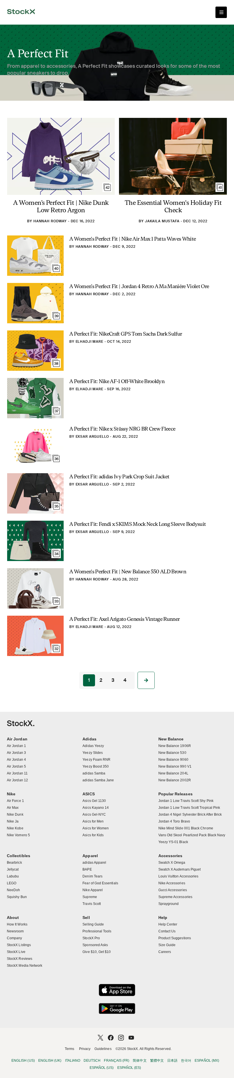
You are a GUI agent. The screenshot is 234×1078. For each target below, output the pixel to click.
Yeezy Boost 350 (95, 766)
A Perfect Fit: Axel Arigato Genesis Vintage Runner (124, 619)
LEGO (11, 883)
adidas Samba (93, 773)
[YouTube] (131, 1038)
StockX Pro (91, 938)
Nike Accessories (171, 883)
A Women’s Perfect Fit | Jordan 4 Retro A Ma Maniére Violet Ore (139, 286)
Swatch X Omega (171, 863)
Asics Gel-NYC (94, 815)
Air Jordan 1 (16, 746)
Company (14, 938)
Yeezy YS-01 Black (173, 842)
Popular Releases (175, 794)
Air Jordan (17, 739)
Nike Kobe (15, 828)
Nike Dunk (15, 815)
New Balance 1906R (174, 746)
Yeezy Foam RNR (96, 760)
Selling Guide (93, 924)
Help (162, 917)
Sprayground (168, 904)
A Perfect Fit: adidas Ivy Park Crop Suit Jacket (119, 476)
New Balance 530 (172, 753)
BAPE (87, 869)
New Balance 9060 (173, 760)
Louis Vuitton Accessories (178, 876)
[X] (100, 1038)
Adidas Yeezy (93, 746)
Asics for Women (95, 828)
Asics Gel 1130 (94, 801)
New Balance (171, 739)
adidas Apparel (94, 863)
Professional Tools (96, 931)
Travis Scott (91, 904)
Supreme (89, 897)
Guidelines (103, 1049)
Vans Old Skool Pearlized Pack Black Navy (191, 835)
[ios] (117, 990)
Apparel (90, 855)
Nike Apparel (92, 890)
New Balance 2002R (174, 780)
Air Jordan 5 (16, 766)
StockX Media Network (24, 966)
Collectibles (18, 855)
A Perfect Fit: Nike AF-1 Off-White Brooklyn (116, 381)
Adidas (89, 739)
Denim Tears (92, 876)
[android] (117, 1008)
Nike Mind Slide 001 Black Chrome (185, 828)
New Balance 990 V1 (174, 766)
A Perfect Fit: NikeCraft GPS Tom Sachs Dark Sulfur (125, 334)
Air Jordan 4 (16, 760)
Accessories (170, 855)
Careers (164, 952)
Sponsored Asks (95, 945)
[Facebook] (111, 1038)
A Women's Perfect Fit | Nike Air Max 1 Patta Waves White (132, 239)
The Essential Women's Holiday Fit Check (173, 206)
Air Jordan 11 (17, 773)
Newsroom (15, 931)
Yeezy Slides (92, 753)
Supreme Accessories (175, 897)
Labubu (13, 876)
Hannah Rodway (50, 221)
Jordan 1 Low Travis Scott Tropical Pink (189, 808)
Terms (69, 1049)
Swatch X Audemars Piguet (179, 869)
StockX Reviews (19, 959)
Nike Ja (13, 821)
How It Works (17, 924)
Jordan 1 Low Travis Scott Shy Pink (185, 801)
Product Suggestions (174, 938)
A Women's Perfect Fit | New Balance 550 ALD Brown (127, 571)
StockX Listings (19, 945)
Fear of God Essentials (100, 883)
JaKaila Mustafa (162, 221)
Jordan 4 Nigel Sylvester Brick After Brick (190, 815)
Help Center (167, 924)
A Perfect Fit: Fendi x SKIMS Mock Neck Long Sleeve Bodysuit (137, 524)
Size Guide (167, 945)
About (13, 917)
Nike (11, 794)
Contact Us (167, 931)
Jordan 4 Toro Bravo (174, 821)
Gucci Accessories (172, 890)
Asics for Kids (93, 835)
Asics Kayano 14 (95, 808)
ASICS (88, 794)
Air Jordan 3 (16, 753)
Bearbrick (14, 863)
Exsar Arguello (92, 436)
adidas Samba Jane (98, 780)
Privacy (84, 1049)
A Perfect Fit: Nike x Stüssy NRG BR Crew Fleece (122, 429)
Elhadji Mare (89, 341)
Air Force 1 (15, 801)
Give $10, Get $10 (96, 952)
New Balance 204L (173, 773)
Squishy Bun (17, 897)
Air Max (13, 808)
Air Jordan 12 (17, 780)
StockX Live (16, 952)
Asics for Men (93, 821)
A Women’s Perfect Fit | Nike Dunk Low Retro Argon (61, 206)
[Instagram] (121, 1038)
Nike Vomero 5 (18, 835)
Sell (86, 917)
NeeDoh (13, 890)
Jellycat (13, 869)
